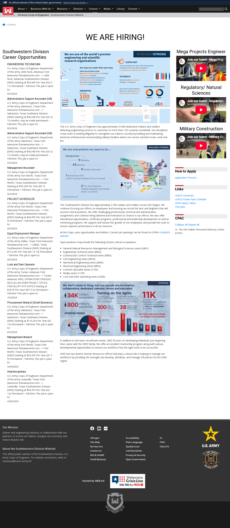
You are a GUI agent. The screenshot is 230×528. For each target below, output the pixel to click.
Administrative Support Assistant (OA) (29, 98)
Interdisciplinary (16, 371)
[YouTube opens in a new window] (99, 428)
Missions (62, 9)
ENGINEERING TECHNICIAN (23, 64)
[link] (176, 229)
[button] (76, 2)
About (21, 9)
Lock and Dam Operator (21, 264)
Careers (93, 9)
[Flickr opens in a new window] (105, 428)
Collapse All (181, 224)
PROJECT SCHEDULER (21, 199)
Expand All (193, 224)
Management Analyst (19, 337)
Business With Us (41, 9)
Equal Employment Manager (23, 233)
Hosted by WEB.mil (93, 480)
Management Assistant (21, 167)
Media (107, 9)
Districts (78, 9)
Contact (133, 9)
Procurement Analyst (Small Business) (30, 302)
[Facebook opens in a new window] (92, 428)
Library (121, 9)
